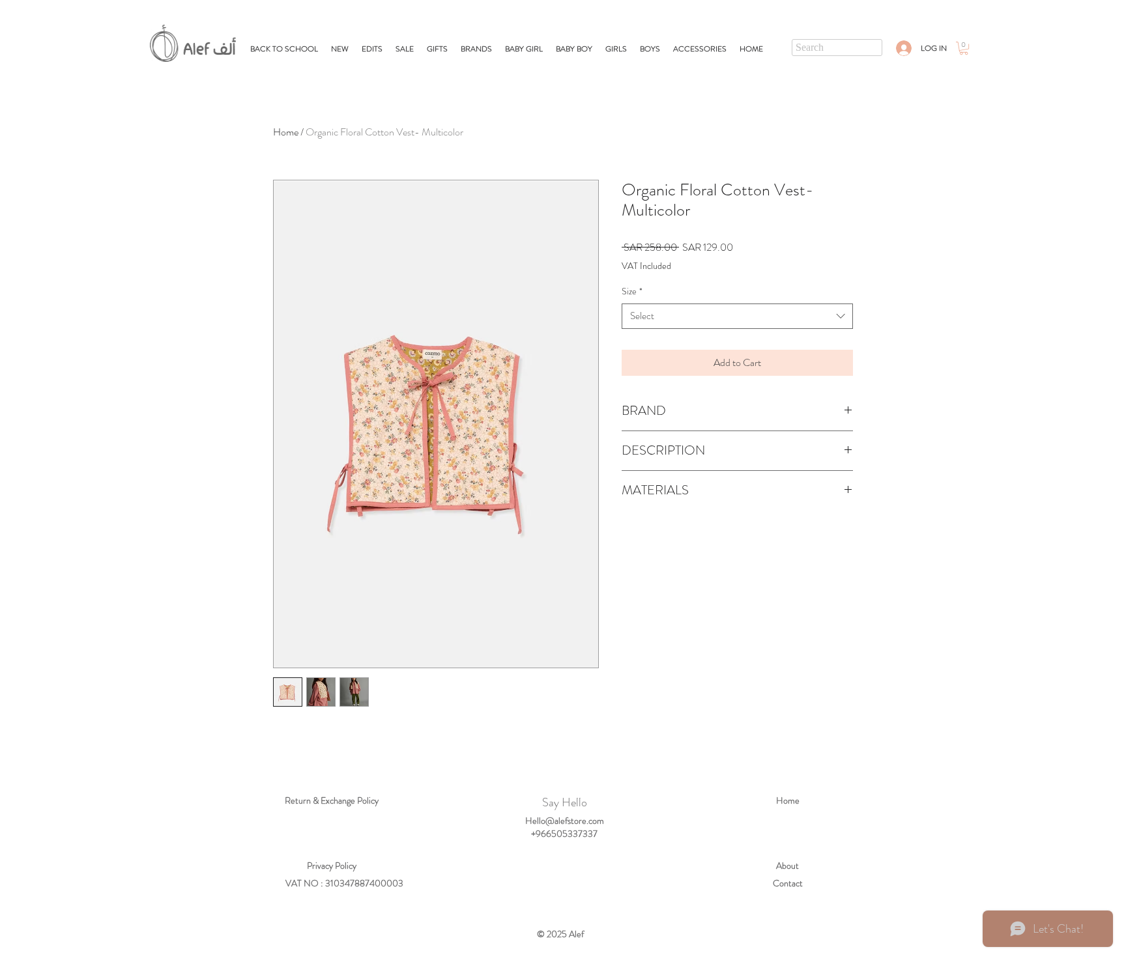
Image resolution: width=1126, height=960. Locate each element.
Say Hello (564, 802)
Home (285, 131)
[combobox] (737, 316)
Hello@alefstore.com (564, 820)
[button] (437, 49)
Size (632, 291)
